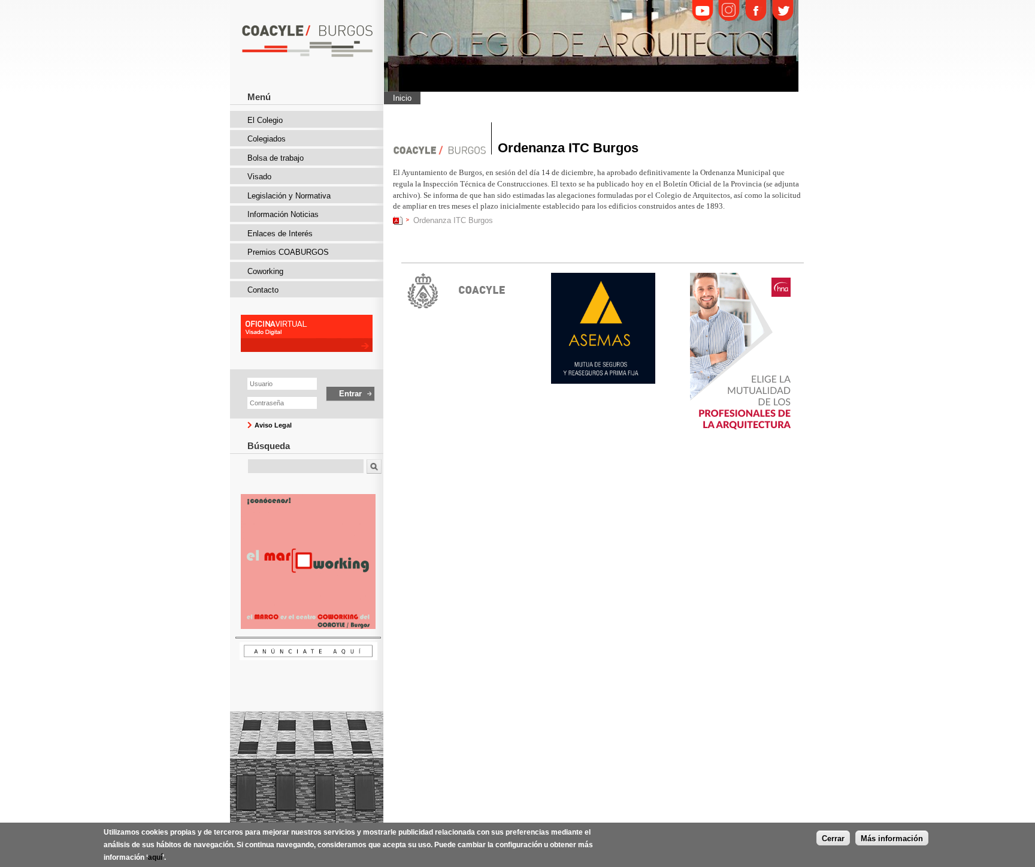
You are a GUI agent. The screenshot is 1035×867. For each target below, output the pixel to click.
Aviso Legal (273, 425)
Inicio (402, 98)
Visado (259, 176)
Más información (892, 837)
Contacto (263, 289)
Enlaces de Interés (280, 233)
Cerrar (833, 837)
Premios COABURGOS (288, 252)
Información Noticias (283, 214)
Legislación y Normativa (289, 195)
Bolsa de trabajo (275, 157)
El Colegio (265, 120)
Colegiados (266, 138)
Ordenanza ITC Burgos (453, 220)
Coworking (265, 271)
